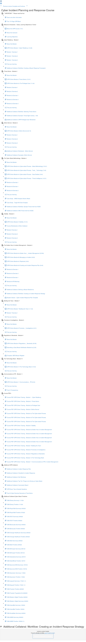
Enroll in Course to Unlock (43, 636)
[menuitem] (1, 4)
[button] (1, 1)
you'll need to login (50, 633)
